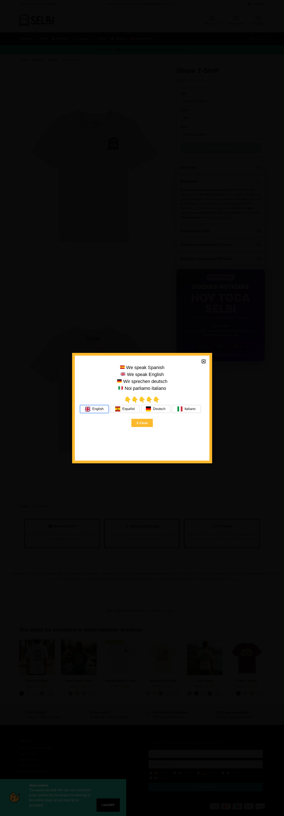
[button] (203, 361)
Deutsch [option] (159, 409)
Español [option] (128, 409)
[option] (125, 409)
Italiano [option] (190, 409)
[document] (142, 408)
